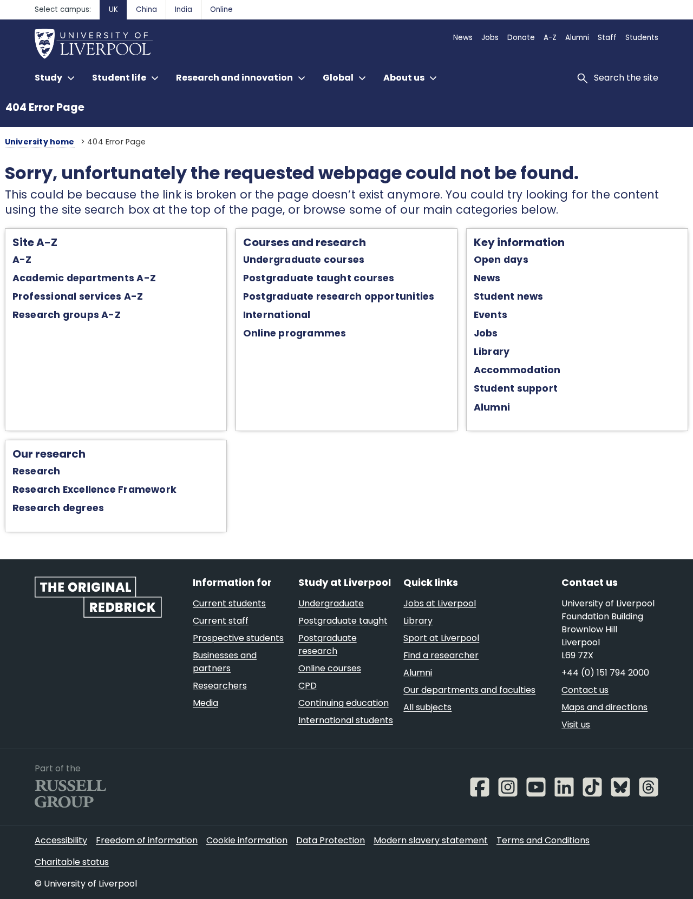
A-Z (22, 259)
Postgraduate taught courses (319, 278)
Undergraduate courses (304, 259)
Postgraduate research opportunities (339, 296)
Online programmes (294, 333)
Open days (501, 259)
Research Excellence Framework (94, 489)
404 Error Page (44, 107)
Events (490, 314)
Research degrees (58, 507)
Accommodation (517, 369)
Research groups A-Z (66, 314)
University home (40, 141)
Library (492, 351)
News (487, 278)
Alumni (492, 407)
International (277, 314)
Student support (516, 388)
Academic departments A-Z (84, 278)
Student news (509, 296)
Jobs (486, 333)
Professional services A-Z (77, 296)
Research (36, 471)
